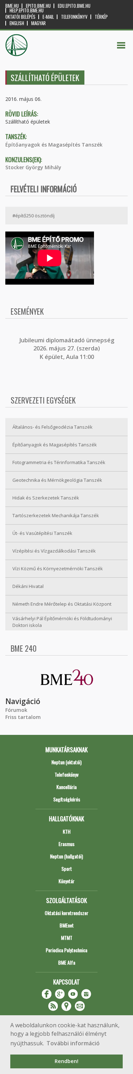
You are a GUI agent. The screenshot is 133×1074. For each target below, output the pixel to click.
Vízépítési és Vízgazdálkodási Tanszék (54, 551)
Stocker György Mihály (33, 167)
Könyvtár (66, 881)
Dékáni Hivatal (28, 586)
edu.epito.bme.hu (74, 6)
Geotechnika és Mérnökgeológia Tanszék (57, 480)
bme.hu (12, 6)
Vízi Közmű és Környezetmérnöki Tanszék (57, 568)
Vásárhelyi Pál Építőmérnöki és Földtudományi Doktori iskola (62, 621)
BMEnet (67, 925)
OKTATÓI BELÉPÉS (20, 17)
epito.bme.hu (38, 6)
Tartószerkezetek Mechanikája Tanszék (55, 515)
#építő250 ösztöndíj (33, 215)
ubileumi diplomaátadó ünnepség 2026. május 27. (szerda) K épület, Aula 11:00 (67, 348)
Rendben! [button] (66, 1061)
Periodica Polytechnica (66, 950)
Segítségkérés (66, 799)
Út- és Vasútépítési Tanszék (42, 533)
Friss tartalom (23, 717)
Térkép (101, 17)
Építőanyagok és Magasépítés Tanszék (53, 144)
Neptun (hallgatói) (66, 856)
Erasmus (66, 843)
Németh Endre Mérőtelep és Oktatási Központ (61, 604)
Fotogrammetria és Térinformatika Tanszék (58, 462)
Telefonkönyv (74, 17)
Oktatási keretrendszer (66, 912)
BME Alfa (66, 962)
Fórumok (16, 710)
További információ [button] (73, 1043)
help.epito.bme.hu (27, 10)
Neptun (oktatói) (66, 762)
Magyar (38, 23)
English (17, 23)
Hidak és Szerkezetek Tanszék (45, 498)
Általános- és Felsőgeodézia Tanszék (52, 427)
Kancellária (66, 786)
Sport (66, 868)
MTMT (66, 937)
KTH (67, 831)
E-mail (48, 17)
